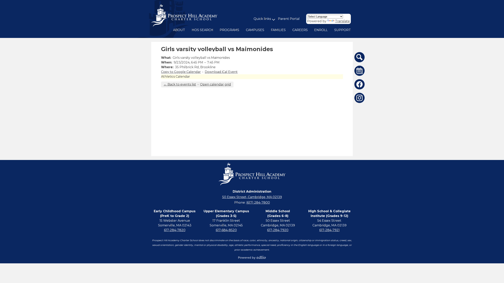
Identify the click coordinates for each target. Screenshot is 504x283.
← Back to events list (180, 84)
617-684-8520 (226, 230)
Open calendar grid (215, 84)
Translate (342, 21)
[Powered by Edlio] (252, 257)
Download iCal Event (221, 72)
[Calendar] (359, 71)
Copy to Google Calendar (181, 72)
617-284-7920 (277, 230)
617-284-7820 (174, 230)
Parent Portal (289, 19)
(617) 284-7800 (258, 202)
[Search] (359, 57)
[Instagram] (359, 98)
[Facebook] (359, 84)
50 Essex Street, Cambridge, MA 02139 (252, 197)
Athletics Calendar (175, 76)
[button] (179, 30)
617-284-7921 (329, 230)
